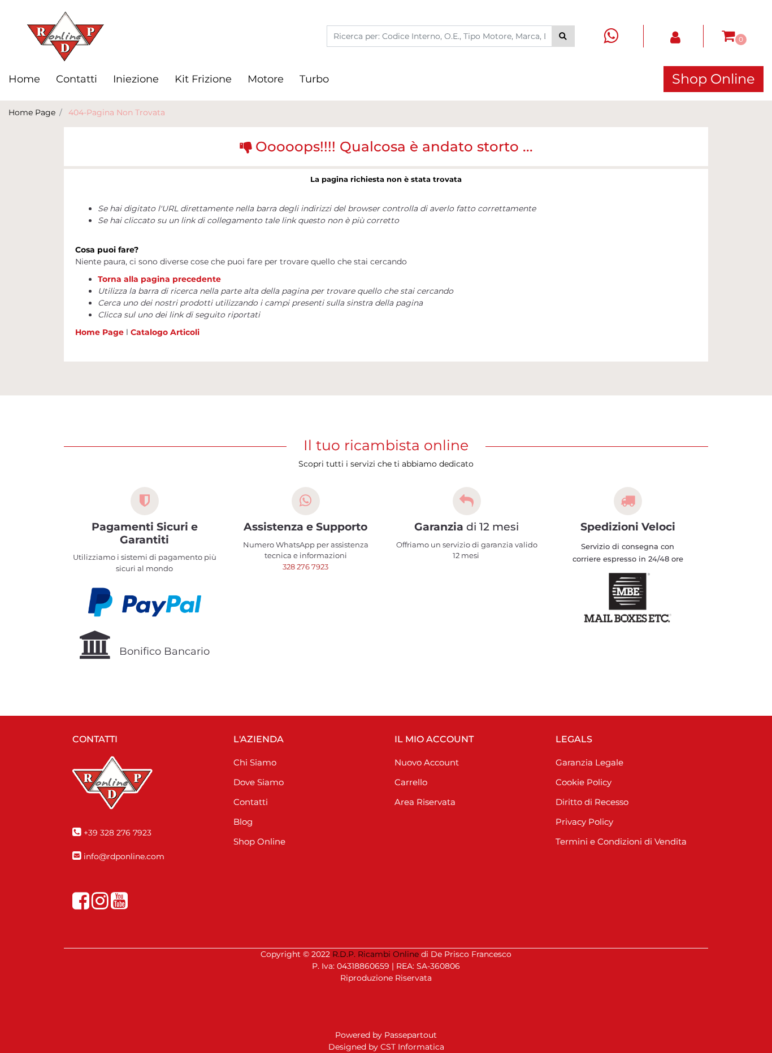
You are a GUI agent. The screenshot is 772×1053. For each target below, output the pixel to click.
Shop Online (713, 79)
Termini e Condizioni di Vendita (621, 841)
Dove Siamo (258, 782)
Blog (243, 821)
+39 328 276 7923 (117, 833)
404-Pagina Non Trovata (116, 112)
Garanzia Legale (589, 762)
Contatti (76, 79)
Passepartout (410, 1035)
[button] (563, 36)
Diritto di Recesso (592, 802)
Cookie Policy (583, 782)
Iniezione (136, 79)
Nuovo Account (426, 762)
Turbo (314, 79)
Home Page (31, 112)
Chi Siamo (254, 762)
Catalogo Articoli (165, 332)
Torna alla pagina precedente (159, 279)
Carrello (410, 782)
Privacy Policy (584, 821)
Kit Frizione (203, 79)
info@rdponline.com (124, 856)
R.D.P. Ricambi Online (375, 954)
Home (24, 79)
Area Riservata (425, 802)
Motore (266, 79)
